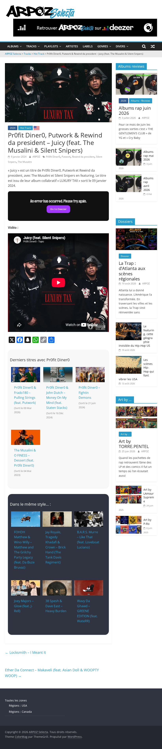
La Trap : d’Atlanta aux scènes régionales (132, 271)
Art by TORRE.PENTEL (134, 443)
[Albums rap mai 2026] (128, 150)
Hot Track (25, 128)
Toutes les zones (16, 700)
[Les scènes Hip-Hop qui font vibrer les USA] (128, 358)
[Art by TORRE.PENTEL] (136, 408)
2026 (123, 100)
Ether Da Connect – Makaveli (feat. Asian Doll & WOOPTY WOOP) (52, 673)
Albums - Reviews (140, 100)
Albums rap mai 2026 (148, 155)
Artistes (72, 46)
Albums (13, 46)
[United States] (37, 128)
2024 (12, 128)
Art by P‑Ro (147, 522)
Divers (120, 46)
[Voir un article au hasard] (152, 46)
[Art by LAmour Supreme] (128, 488)
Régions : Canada (20, 712)
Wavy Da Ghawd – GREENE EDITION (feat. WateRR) (87, 611)
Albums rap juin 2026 (135, 110)
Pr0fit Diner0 (53, 156)
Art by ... (125, 434)
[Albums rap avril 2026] (128, 176)
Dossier (125, 256)
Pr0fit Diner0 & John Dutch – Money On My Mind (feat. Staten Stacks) (57, 397)
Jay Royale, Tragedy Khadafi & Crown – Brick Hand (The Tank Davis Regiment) (55, 547)
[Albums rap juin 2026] (136, 75)
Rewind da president (83, 156)
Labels (88, 46)
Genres (102, 46)
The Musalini (25, 161)
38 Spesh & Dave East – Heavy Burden (55, 606)
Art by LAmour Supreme (148, 495)
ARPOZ (37, 156)
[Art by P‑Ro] (128, 518)
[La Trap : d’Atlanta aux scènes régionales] (136, 230)
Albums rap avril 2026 (148, 184)
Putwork (66, 156)
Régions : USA (18, 705)
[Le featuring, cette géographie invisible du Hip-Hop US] (128, 324)
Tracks (31, 46)
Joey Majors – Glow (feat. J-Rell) (24, 606)
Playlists (51, 46)
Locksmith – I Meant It (25, 652)
